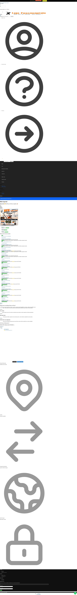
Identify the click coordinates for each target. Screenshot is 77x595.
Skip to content (7, 2)
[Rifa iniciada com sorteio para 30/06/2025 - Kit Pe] (4, 339)
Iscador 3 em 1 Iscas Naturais (6, 294)
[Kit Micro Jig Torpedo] (19, 252)
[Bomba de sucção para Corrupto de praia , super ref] (31, 352)
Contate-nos (3, 576)
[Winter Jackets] (3, 231)
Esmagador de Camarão (5, 300)
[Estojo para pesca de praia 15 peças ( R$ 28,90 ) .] (13, 346)
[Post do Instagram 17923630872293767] (4, 334)
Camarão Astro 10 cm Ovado (6, 266)
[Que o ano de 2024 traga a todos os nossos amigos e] (22, 345)
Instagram (3, 193)
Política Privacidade (4, 572)
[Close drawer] (0, 4)
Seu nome (1, 585)
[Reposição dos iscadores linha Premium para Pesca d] (22, 352)
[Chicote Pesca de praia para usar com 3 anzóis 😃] (13, 358)
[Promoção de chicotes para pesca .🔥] (4, 345)
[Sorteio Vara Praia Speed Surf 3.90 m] (4, 358)
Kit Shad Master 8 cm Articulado (6, 250)
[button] (1, 158)
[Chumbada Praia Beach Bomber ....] (31, 339)
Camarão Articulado (4, 243)
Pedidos (3, 571)
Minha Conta (3, 575)
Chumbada (3, 259)
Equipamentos (3, 287)
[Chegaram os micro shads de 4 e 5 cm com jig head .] (22, 334)
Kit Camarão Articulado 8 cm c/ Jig (6, 244)
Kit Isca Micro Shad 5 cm (5, 277)
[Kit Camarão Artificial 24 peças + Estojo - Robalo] (31, 345)
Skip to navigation (2, 2)
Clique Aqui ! (44, 0)
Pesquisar (12, 16)
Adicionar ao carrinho (4, 262)
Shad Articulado (4, 237)
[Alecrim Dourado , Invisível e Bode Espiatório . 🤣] (13, 334)
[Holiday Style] (3, 229)
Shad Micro (3, 270)
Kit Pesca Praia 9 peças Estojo (6, 260)
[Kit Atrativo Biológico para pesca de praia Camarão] (13, 339)
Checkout (3, 110)
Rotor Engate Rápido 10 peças (6, 283)
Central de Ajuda (4, 64)
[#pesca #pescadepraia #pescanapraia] (31, 358)
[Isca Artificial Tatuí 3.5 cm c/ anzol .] (22, 339)
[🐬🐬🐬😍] (13, 352)
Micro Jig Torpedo (4, 253)
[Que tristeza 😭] (4, 352)
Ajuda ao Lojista (4, 186)
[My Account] (0, 15)
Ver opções (3, 240)
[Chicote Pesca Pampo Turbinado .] (22, 358)
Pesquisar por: (2, 16)
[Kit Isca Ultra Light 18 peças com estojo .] (31, 334)
